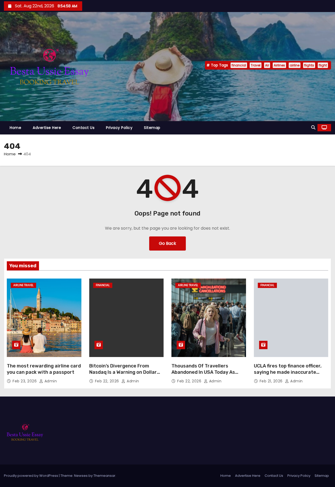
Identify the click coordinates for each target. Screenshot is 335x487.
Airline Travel (23, 285)
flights (309, 65)
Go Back (167, 243)
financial (239, 65)
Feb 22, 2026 (107, 381)
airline (294, 65)
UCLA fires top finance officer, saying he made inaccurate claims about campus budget (288, 372)
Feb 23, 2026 (25, 381)
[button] (313, 127)
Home (15, 127)
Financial (103, 285)
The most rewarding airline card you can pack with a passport (44, 369)
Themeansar (104, 475)
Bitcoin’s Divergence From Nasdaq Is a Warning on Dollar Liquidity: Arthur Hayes (123, 372)
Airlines (279, 65)
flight (323, 65)
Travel (255, 65)
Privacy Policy (119, 127)
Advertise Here (47, 127)
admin (50, 381)
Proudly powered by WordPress (31, 475)
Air (267, 65)
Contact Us (83, 127)
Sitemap (152, 127)
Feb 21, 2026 (272, 381)
